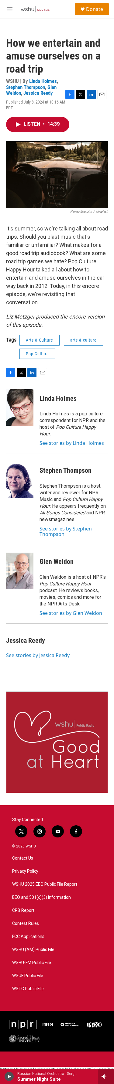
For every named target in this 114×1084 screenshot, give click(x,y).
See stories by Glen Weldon (71, 613)
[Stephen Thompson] (19, 480)
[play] (9, 1076)
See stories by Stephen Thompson (66, 531)
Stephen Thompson (25, 87)
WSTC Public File (28, 989)
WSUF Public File (27, 975)
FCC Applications (28, 936)
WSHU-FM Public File (31, 962)
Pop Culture (37, 353)
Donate (94, 9)
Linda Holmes (43, 81)
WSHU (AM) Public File (33, 949)
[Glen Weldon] (19, 571)
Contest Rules (25, 923)
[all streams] (106, 1076)
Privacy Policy (25, 871)
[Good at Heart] (57, 742)
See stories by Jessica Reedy (38, 655)
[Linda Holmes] (19, 407)
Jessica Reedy (38, 93)
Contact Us (22, 858)
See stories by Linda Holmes (72, 443)
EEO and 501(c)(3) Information (41, 897)
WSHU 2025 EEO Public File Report (44, 884)
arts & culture (83, 340)
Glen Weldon (57, 561)
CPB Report (23, 910)
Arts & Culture (39, 340)
